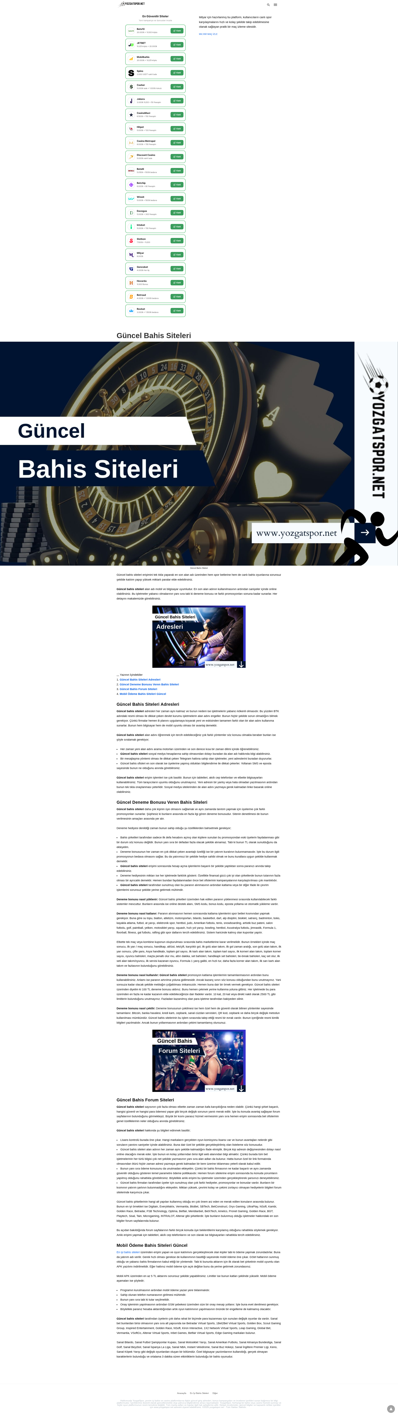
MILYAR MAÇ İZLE (208, 34)
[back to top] (391, 1409)
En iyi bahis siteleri (128, 1252)
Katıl (178, 30)
